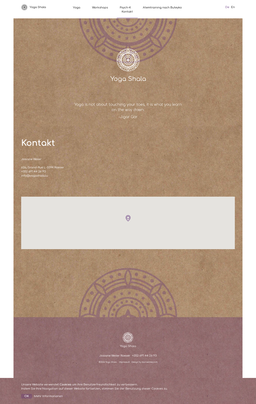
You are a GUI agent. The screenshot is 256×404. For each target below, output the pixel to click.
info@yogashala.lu (34, 175)
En (233, 7)
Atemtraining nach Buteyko (162, 7)
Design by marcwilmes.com (144, 362)
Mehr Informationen (48, 396)
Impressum (124, 362)
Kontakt (127, 11)
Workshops (100, 7)
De (227, 7)
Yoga (76, 7)
